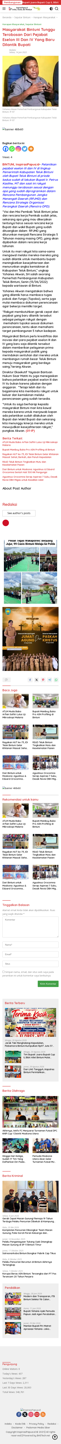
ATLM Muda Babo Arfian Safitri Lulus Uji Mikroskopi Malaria (30, 444)
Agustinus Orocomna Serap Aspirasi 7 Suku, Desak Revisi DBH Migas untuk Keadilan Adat (29, 478)
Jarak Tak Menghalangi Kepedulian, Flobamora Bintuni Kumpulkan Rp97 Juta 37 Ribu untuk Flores (29, 1044)
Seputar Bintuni (33, 24)
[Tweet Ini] (36, 679)
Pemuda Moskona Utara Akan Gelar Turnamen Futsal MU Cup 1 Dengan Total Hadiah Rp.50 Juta (43, 1159)
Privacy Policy (36, 1423)
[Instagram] (18, 149)
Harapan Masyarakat (13, 24)
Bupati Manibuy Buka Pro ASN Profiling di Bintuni (28, 449)
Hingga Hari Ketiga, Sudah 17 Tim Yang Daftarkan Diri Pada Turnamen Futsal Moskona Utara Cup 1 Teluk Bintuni (14, 1159)
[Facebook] (5, 149)
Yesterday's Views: (12, 1378)
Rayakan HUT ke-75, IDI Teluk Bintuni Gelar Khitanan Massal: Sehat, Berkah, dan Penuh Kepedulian (30, 456)
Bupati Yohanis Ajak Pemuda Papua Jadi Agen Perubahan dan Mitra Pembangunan (39, 1312)
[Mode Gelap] (51, 8)
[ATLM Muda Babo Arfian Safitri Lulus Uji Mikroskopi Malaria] (15, 701)
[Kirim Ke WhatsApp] (56, 679)
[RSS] (43, 1414)
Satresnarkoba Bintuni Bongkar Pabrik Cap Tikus (29, 1253)
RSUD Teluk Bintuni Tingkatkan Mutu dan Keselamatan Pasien (24, 463)
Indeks (8, 1423)
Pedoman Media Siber (38, 1427)
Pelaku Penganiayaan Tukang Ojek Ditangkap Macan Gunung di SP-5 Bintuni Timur (27, 1243)
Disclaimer (17, 1427)
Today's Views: (10, 1373)
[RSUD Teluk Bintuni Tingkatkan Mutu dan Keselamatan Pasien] (46, 732)
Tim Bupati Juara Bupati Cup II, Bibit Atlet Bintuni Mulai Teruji (39, 1056)
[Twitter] (24, 149)
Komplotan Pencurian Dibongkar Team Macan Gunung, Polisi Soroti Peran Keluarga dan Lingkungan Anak (27, 1231)
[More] (31, 149)
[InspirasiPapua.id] (24, 9)
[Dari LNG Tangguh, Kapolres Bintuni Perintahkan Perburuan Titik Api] (13, 1072)
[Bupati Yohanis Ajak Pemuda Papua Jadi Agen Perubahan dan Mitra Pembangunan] (13, 1313)
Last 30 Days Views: (13, 1387)
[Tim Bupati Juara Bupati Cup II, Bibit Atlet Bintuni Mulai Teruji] (13, 1057)
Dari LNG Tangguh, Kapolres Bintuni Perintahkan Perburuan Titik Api (39, 1071)
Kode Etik (20, 1423)
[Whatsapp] (12, 149)
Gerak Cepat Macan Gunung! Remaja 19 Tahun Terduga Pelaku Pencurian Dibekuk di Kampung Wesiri (28, 1220)
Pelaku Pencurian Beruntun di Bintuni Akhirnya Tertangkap (27, 1263)
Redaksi (12, 50)
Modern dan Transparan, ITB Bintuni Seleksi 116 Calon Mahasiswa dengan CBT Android (39, 1298)
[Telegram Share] (49, 679)
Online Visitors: (10, 1368)
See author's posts (18, 513)
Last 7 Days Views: (12, 1382)
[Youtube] (37, 1414)
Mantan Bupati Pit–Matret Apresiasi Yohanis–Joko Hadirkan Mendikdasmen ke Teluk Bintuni (39, 1327)
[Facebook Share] (30, 679)
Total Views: (9, 1392)
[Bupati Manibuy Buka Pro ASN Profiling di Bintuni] (46, 701)
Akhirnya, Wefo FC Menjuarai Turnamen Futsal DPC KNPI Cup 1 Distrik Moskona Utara (29, 1132)
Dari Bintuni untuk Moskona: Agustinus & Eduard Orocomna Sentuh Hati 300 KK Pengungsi (28, 471)
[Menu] (4, 8)
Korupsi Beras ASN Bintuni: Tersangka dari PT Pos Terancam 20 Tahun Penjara (29, 1275)
